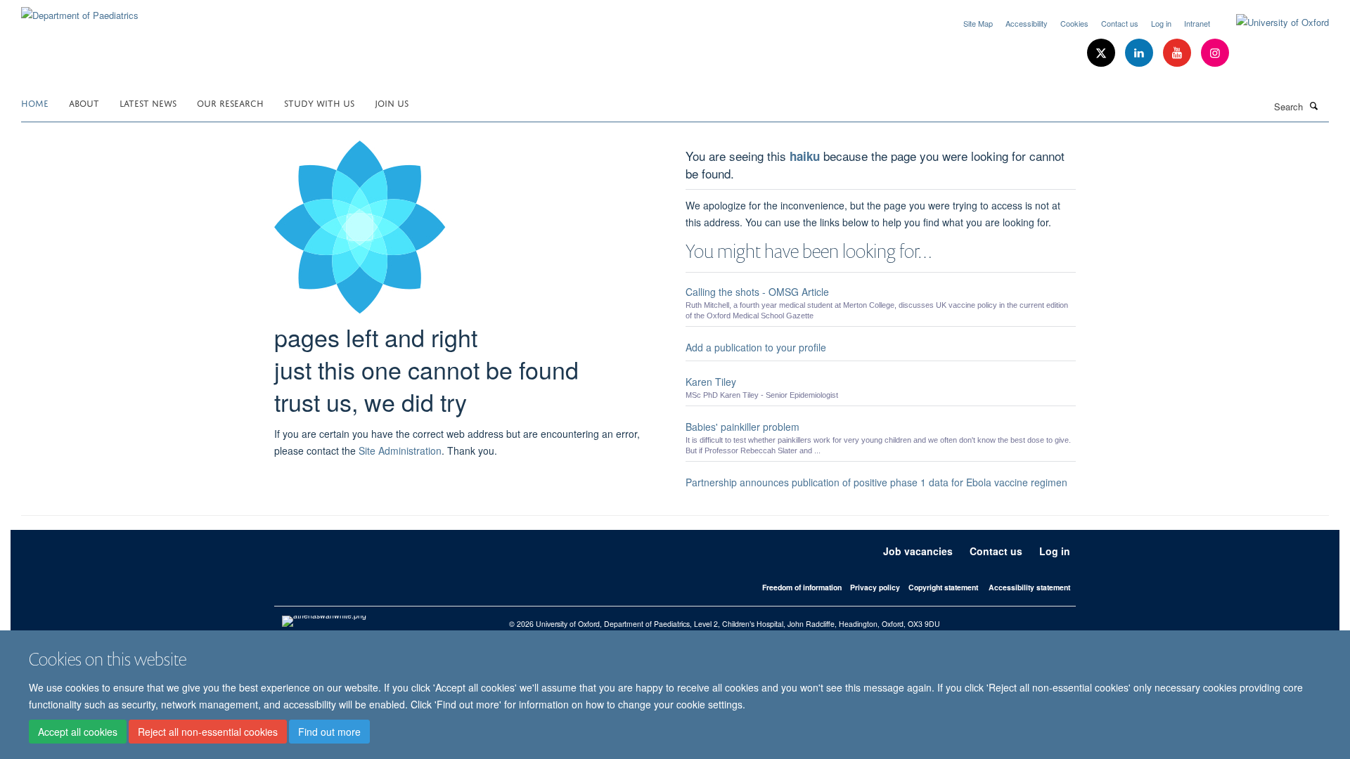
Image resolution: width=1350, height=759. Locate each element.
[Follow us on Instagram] (1215, 53)
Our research (230, 102)
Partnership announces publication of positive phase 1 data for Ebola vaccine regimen (876, 482)
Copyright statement (943, 587)
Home (35, 102)
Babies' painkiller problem (742, 427)
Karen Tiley (711, 382)
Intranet (1197, 23)
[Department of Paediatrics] (80, 10)
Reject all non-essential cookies (208, 732)
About (84, 102)
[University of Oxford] (1272, 22)
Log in (1161, 23)
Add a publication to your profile (756, 347)
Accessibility (1026, 23)
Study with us (319, 102)
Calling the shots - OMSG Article (757, 292)
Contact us (1119, 23)
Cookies (1074, 23)
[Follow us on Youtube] (1178, 53)
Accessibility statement (1029, 587)
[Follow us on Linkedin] (1140, 53)
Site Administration (400, 450)
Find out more (329, 732)
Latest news (148, 102)
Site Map (978, 23)
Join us (392, 102)
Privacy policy (875, 587)
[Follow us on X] (1102, 53)
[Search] (1314, 105)
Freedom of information (802, 587)
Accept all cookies (77, 732)
